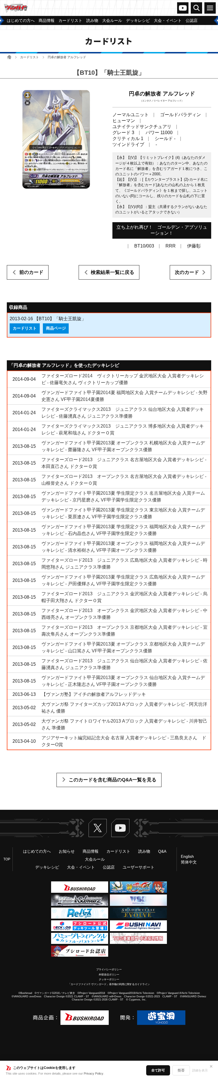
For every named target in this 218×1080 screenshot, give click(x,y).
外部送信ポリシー (109, 974)
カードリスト (29, 57)
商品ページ (56, 328)
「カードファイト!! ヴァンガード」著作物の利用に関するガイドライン (109, 984)
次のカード (187, 272)
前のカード (31, 272)
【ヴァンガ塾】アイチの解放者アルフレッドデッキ (93, 694)
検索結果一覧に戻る (112, 272)
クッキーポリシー (109, 979)
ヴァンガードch (182, 8)
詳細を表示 (200, 1070)
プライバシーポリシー (109, 969)
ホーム (9, 57)
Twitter (98, 828)
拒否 (181, 1070)
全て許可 (158, 1070)
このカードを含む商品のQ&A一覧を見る (112, 780)
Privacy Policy (93, 1073)
